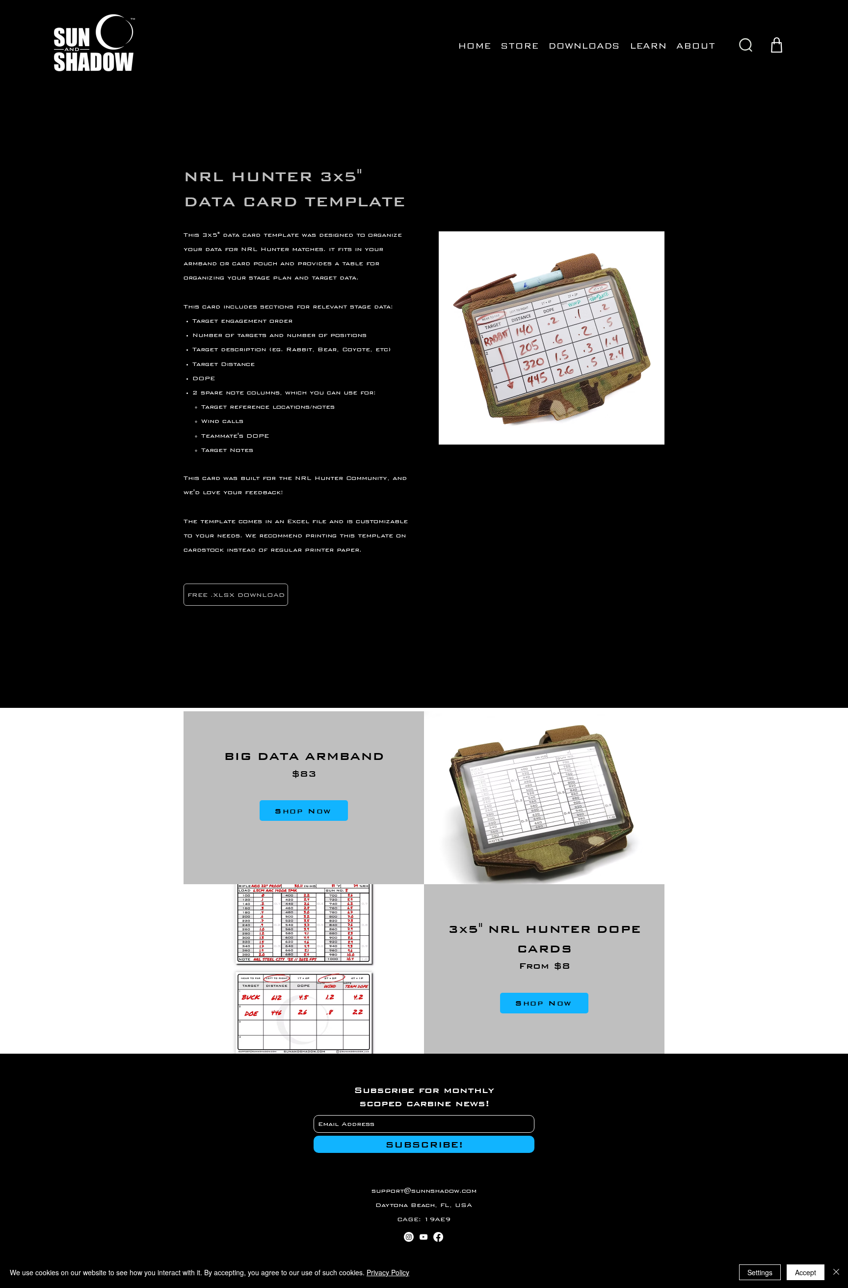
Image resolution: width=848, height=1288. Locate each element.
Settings (759, 1272)
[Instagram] (409, 1237)
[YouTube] (423, 1237)
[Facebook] (438, 1237)
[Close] (836, 1272)
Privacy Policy (388, 1272)
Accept (805, 1272)
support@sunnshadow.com (424, 1191)
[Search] (745, 44)
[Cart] (776, 44)
